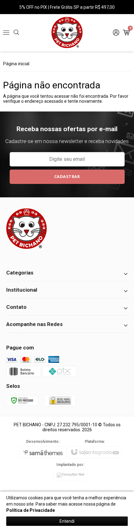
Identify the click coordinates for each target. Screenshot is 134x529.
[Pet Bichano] (67, 32)
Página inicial (16, 64)
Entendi (67, 521)
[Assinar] (67, 177)
